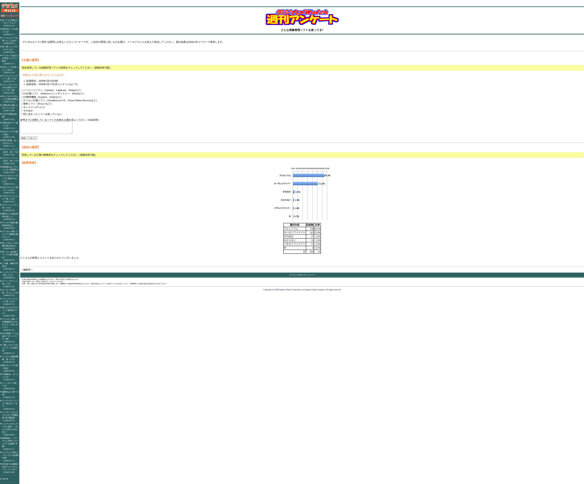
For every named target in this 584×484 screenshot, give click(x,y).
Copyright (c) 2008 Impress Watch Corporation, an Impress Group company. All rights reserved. (302, 289)
